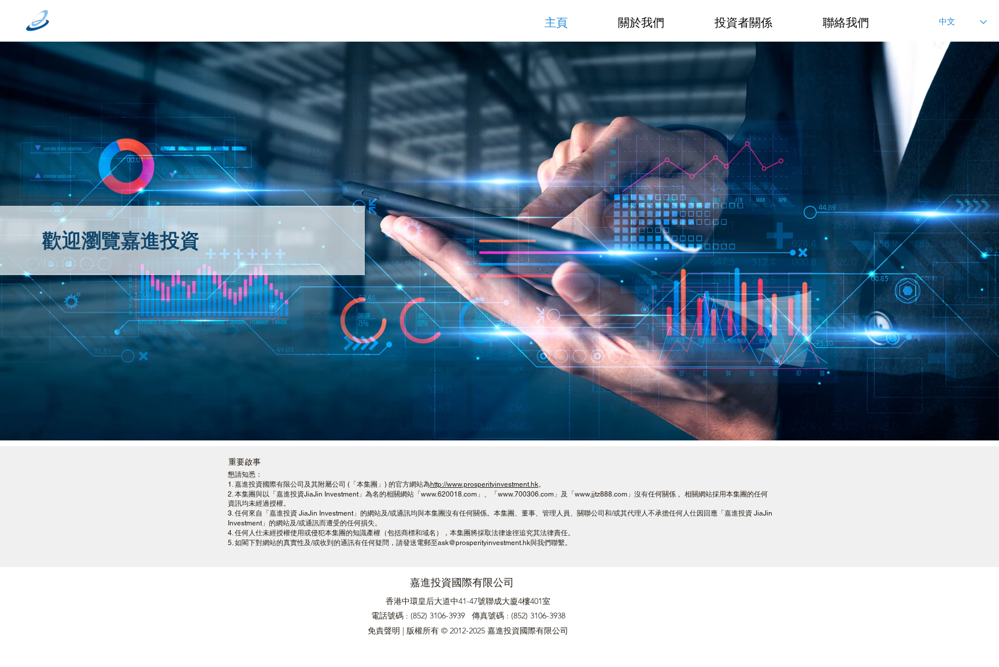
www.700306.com (526, 494)
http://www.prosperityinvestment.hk (484, 484)
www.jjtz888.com (601, 494)
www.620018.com (449, 494)
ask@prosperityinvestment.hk (484, 543)
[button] (657, 21)
